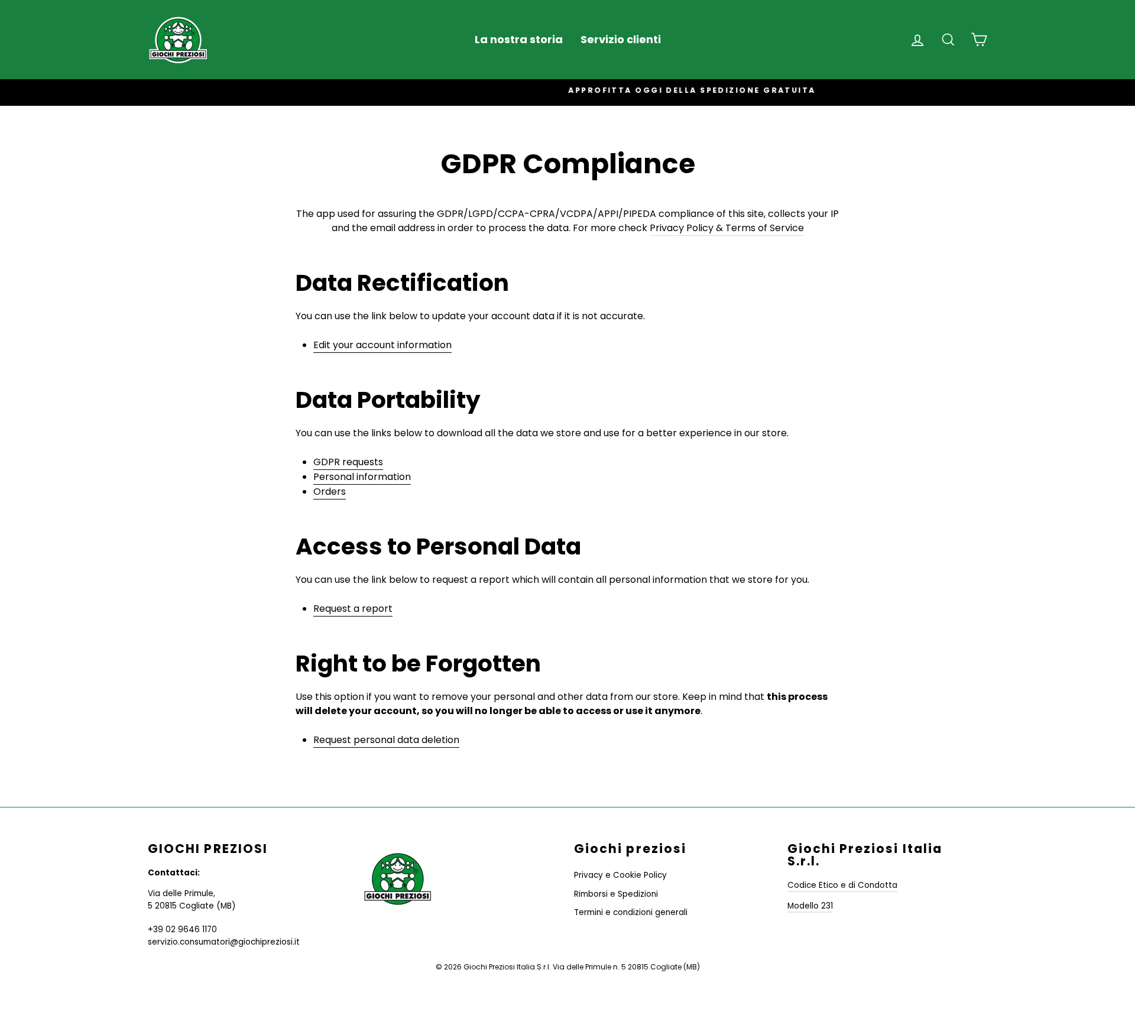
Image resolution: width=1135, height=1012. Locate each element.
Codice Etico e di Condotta (842, 885)
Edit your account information (382, 345)
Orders (329, 491)
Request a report (353, 608)
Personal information (362, 477)
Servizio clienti (621, 39)
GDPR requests (348, 462)
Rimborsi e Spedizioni (616, 894)
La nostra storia (519, 39)
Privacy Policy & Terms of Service (727, 228)
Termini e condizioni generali (631, 912)
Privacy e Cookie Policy (620, 875)
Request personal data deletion (386, 740)
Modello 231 (810, 906)
